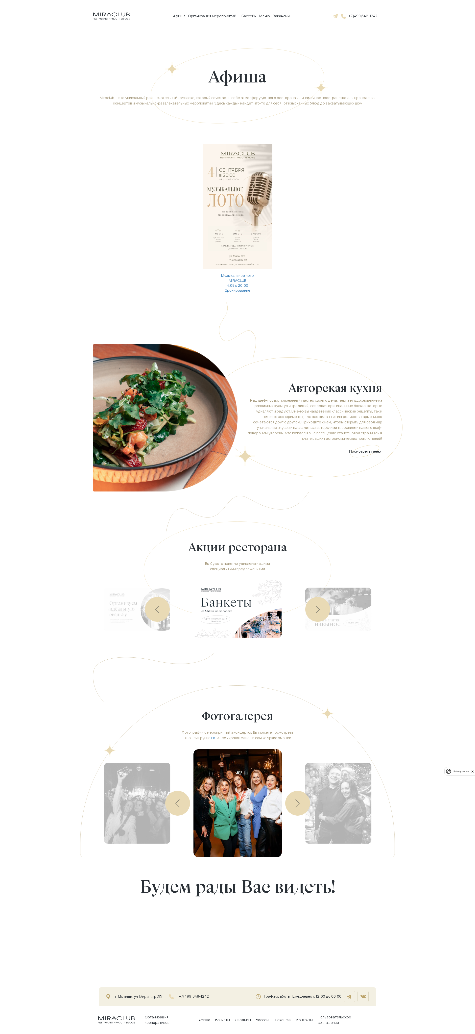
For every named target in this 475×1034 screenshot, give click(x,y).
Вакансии (281, 16)
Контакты (304, 1019)
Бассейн (249, 16)
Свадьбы (243, 1019)
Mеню (264, 16)
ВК (213, 737)
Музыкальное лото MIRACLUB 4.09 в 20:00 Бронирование (237, 283)
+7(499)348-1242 (362, 16)
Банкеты (222, 1019)
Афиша (179, 16)
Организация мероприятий (212, 16)
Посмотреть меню (365, 451)
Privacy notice (461, 771)
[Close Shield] (473, 771)
